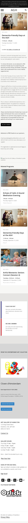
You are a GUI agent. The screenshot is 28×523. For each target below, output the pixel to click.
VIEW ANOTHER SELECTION (7, 403)
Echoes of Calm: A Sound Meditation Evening (13, 194)
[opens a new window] (3, 480)
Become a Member (6, 124)
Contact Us (4, 433)
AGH (14, 10)
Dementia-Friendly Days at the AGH (13, 234)
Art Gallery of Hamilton (13, 49)
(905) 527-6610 (5, 429)
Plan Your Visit (5, 458)
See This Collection (6, 409)
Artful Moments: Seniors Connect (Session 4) (13, 273)
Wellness (4, 32)
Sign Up (3, 473)
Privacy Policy (5, 517)
